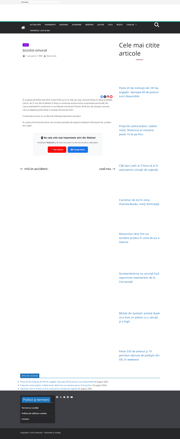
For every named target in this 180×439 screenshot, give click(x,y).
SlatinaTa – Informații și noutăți (47, 432)
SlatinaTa (51, 55)
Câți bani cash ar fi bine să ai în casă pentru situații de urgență (48, 388)
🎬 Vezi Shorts (57, 150)
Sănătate (89, 24)
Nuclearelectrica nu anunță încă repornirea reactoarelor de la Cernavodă (139, 278)
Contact (25, 419)
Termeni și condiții (30, 408)
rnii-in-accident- (36, 169)
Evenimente (50, 24)
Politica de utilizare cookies (34, 413)
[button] (135, 24)
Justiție (100, 24)
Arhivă (26, 45)
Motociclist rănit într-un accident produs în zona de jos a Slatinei (139, 238)
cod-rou (105, 169)
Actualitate (35, 24)
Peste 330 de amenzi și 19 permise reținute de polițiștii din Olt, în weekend (139, 355)
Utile (110, 24)
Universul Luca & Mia (40, 30)
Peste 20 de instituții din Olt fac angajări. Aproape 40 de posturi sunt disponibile (139, 92)
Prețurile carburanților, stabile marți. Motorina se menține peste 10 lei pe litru (138, 130)
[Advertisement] (68, 77)
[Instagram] (108, 96)
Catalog (130, 24)
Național (64, 24)
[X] (105, 96)
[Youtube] (111, 96)
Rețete (120, 24)
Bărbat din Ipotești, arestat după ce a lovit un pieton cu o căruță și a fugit (139, 317)
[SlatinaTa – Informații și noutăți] (23, 28)
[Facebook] (101, 96)
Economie (76, 24)
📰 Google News (78, 150)
